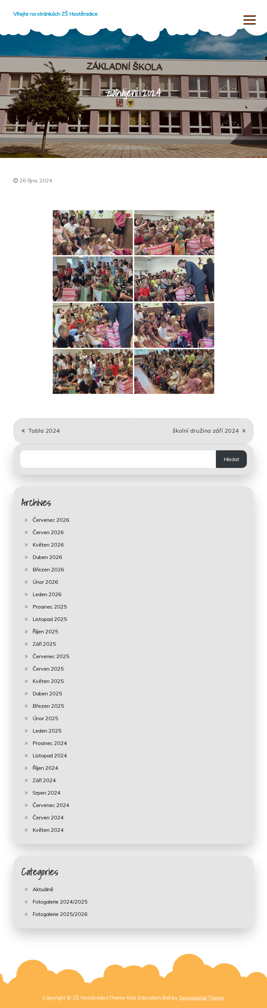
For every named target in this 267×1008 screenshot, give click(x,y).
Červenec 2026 (51, 520)
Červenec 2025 (51, 656)
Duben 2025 (47, 693)
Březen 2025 (48, 706)
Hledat (231, 459)
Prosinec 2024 (50, 743)
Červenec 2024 (51, 805)
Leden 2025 (47, 730)
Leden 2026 (47, 594)
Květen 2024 (48, 830)
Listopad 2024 (50, 755)
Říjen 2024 (45, 768)
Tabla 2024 (44, 430)
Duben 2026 (47, 557)
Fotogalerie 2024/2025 (60, 901)
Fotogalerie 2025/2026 (60, 914)
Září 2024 (44, 780)
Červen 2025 (48, 668)
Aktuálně (43, 889)
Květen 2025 (48, 681)
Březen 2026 (48, 569)
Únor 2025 (45, 718)
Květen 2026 (48, 544)
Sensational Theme (201, 997)
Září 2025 (44, 644)
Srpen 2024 (47, 792)
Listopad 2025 (50, 619)
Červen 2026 (48, 532)
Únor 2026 (45, 582)
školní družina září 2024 (206, 430)
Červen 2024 (48, 817)
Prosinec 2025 (50, 606)
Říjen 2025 (45, 631)
